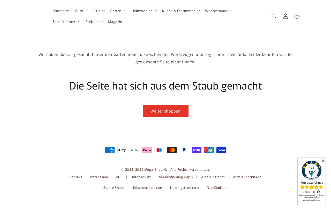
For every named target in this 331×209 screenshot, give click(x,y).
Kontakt (76, 176)
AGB (119, 176)
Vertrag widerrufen (165, 158)
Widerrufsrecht (213, 176)
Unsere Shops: (114, 187)
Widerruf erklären (247, 176)
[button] (81, 10)
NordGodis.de (217, 187)
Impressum (99, 176)
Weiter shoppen (166, 111)
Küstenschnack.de (148, 187)
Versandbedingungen (176, 176)
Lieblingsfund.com (185, 187)
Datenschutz (141, 176)
